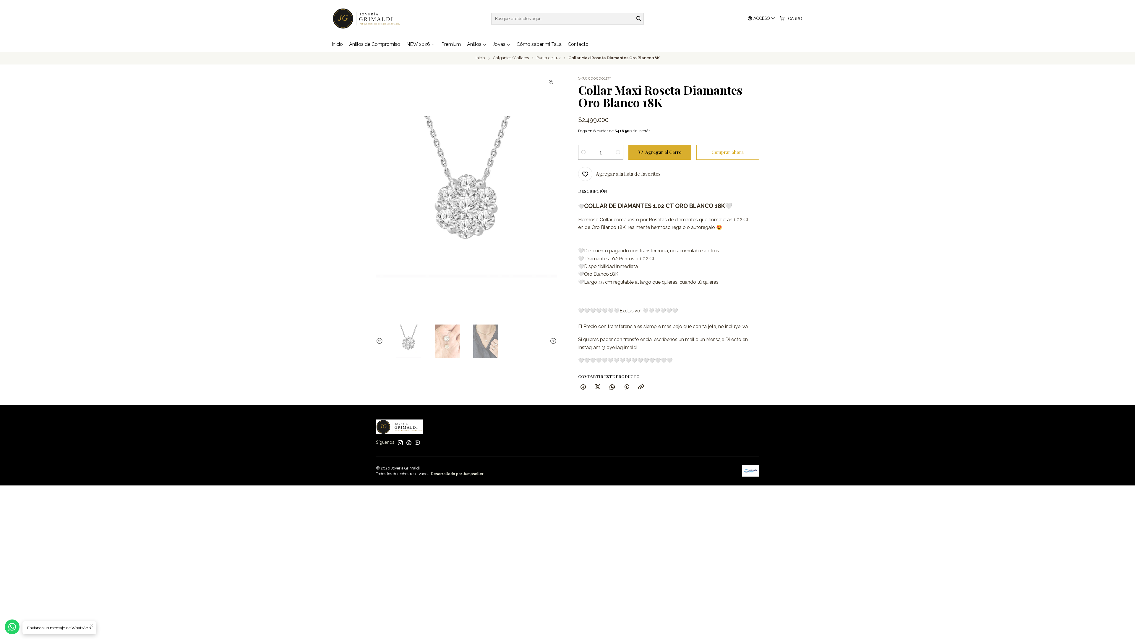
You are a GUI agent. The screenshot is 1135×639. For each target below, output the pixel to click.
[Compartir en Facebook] (583, 387)
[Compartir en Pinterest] (627, 387)
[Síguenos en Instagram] (400, 443)
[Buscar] (639, 19)
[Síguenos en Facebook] (409, 443)
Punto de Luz (548, 58)
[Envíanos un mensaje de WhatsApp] (12, 626)
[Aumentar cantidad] (618, 152)
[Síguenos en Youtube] (417, 443)
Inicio (480, 58)
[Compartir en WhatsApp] (612, 387)
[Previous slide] (380, 341)
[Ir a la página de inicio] (368, 18)
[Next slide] (552, 341)
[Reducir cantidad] (583, 152)
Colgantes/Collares (511, 58)
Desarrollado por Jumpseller (457, 474)
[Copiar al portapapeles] (641, 387)
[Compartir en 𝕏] (598, 387)
